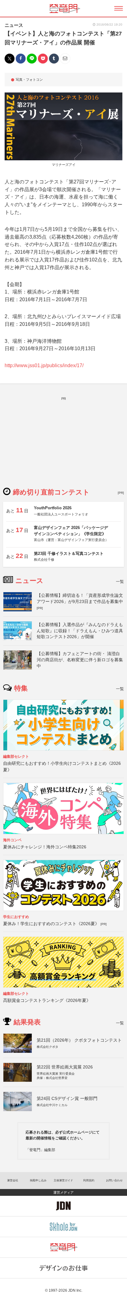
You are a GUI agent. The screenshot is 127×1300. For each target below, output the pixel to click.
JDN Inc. (75, 1290)
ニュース (14, 25)
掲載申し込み (38, 1180)
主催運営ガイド (63, 1180)
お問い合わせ (114, 1180)
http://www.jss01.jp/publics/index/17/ (44, 365)
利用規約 (88, 1180)
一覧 (120, 581)
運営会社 (12, 1180)
